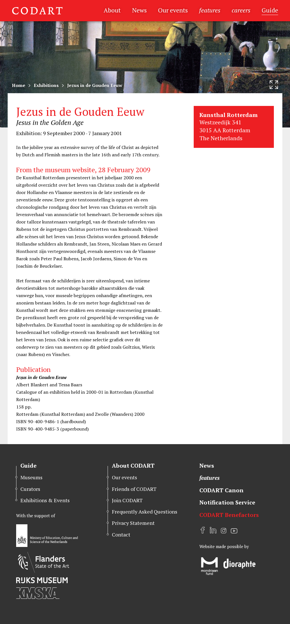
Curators (30, 488)
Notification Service (227, 502)
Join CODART (127, 500)
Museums (31, 477)
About (112, 10)
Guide (270, 10)
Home (18, 85)
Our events (173, 10)
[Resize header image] (273, 84)
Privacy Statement (133, 522)
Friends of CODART (134, 488)
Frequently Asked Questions (144, 511)
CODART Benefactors (229, 515)
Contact (121, 534)
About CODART (133, 465)
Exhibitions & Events (45, 500)
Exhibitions (46, 85)
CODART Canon (221, 490)
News (139, 10)
